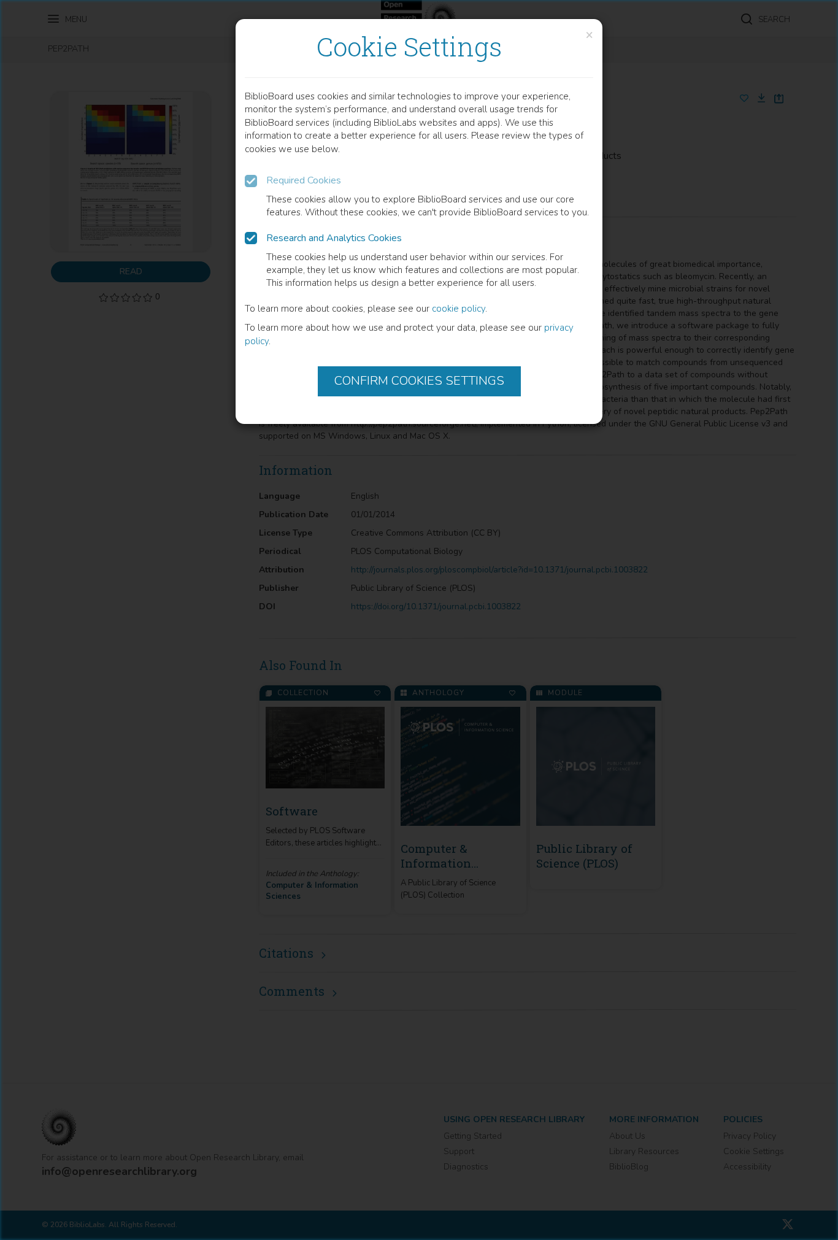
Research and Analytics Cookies (334, 238)
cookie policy (458, 308)
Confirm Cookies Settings (419, 380)
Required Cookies (303, 180)
